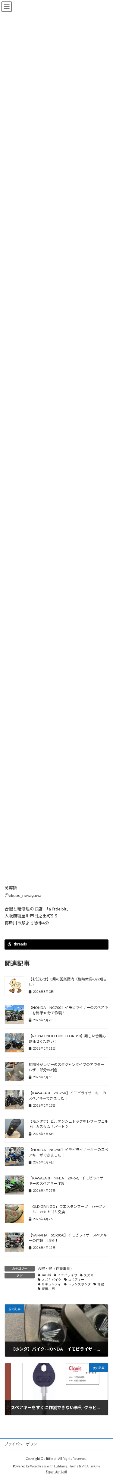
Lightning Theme (66, 1466)
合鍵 (100, 1284)
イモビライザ (67, 1275)
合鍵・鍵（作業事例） (56, 1268)
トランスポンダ (79, 1284)
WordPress (38, 1466)
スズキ (89, 1275)
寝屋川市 (48, 1289)
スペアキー (76, 1279)
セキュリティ (51, 1284)
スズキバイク (51, 1279)
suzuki (46, 1275)
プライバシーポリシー (23, 1444)
